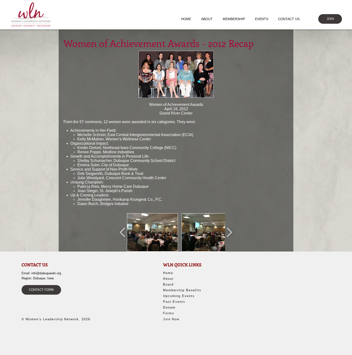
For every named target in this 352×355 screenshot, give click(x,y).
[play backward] (122, 232)
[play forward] (229, 232)
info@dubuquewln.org (46, 273)
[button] (209, 19)
